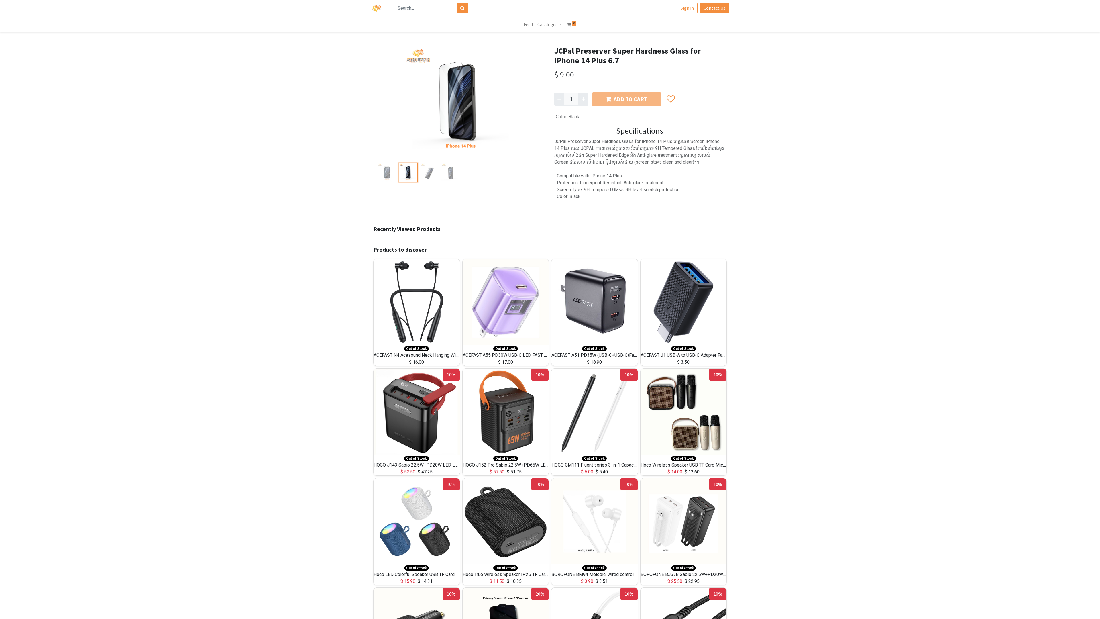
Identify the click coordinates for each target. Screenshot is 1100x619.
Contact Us (714, 8)
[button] (388, 103)
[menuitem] (528, 24)
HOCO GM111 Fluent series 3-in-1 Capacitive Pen (601, 465)
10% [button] (451, 374)
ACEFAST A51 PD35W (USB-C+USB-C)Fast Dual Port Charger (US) (617, 355)
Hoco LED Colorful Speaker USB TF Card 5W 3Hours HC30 (432, 574)
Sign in (687, 8)
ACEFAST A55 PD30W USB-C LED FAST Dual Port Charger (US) (526, 355)
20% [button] (540, 594)
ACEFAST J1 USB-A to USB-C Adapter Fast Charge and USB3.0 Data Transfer (717, 355)
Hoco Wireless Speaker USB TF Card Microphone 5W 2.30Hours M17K (711, 465)
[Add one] (583, 99)
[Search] (462, 8)
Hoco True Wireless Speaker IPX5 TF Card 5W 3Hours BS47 (523, 574)
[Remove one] (559, 99)
